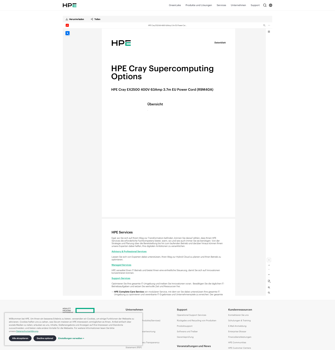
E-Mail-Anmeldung (237, 326)
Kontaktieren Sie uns (238, 315)
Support (255, 5)
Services (221, 5)
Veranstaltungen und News (194, 346)
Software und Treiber (187, 331)
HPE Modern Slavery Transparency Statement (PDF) (142, 345)
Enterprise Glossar (237, 331)
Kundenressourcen (240, 309)
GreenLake (175, 5)
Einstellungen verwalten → (71, 338)
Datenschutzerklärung (27, 331)
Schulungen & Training (239, 320)
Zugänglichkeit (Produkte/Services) (143, 320)
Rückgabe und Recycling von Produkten (196, 320)
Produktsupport (184, 326)
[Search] (264, 5)
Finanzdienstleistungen (239, 337)
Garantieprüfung (185, 337)
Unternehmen (238, 5)
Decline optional (45, 338)
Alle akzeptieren (20, 338)
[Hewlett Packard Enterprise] (69, 5)
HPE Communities (237, 342)
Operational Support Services (191, 315)
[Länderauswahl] (270, 5)
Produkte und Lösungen (199, 5)
